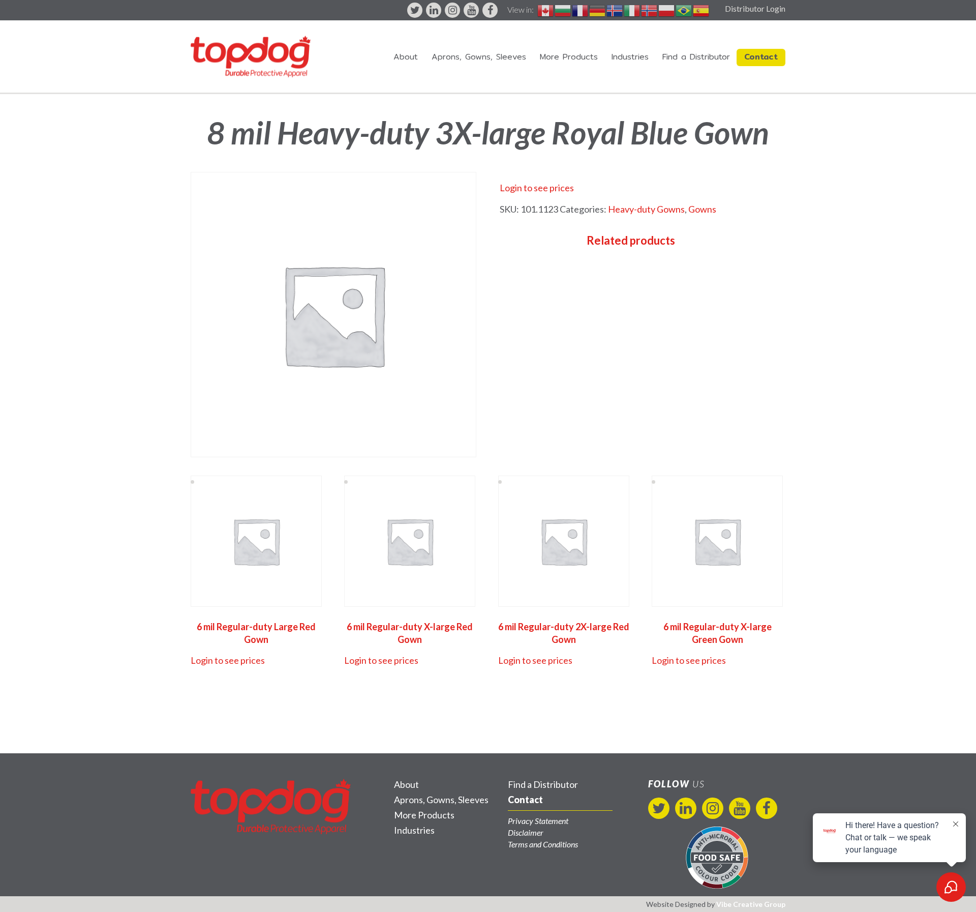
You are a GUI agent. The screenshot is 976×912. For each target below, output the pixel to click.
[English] (546, 9)
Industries (630, 56)
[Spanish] (701, 9)
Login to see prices (537, 187)
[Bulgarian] (563, 9)
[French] (580, 9)
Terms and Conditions (543, 844)
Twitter (414, 10)
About (405, 56)
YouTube (471, 10)
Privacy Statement (538, 821)
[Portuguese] (684, 9)
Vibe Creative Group (750, 904)
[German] (597, 9)
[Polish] (667, 9)
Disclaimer (525, 832)
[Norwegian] (649, 9)
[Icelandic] (615, 9)
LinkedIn (433, 10)
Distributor (696, 56)
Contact (761, 56)
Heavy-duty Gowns (646, 209)
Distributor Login (755, 8)
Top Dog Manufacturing (251, 56)
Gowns (702, 209)
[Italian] (632, 9)
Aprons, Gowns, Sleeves (479, 56)
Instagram (452, 10)
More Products (569, 56)
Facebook (490, 10)
